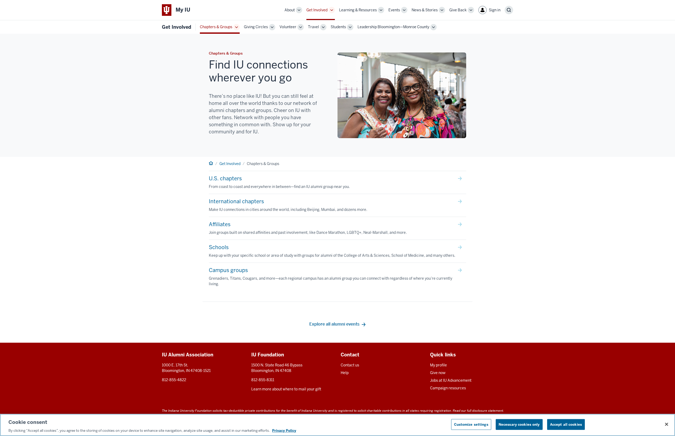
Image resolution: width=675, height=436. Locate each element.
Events (394, 10)
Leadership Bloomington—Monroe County (393, 27)
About (290, 10)
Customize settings (471, 424)
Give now (438, 372)
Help (345, 372)
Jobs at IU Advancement (450, 380)
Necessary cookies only (519, 424)
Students (338, 27)
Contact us (350, 365)
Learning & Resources (358, 10)
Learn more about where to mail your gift (286, 389)
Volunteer (287, 27)
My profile (438, 365)
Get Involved (316, 10)
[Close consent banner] (666, 424)
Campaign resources (448, 388)
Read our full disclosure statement (478, 411)
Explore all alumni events (334, 324)
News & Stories (425, 10)
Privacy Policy (284, 430)
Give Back (458, 10)
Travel (313, 27)
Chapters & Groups (216, 27)
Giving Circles (256, 27)
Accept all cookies (566, 424)
